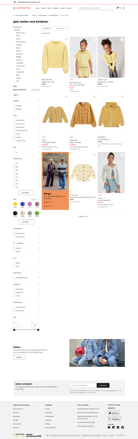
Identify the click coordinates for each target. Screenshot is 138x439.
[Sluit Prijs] (38, 317)
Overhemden (20, 66)
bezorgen (16, 416)
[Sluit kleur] (38, 199)
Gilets (18, 75)
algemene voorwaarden (72, 435)
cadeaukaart (49, 416)
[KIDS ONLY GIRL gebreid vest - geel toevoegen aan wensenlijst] (66, 39)
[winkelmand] (124, 8)
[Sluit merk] (38, 115)
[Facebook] (113, 427)
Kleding (17, 30)
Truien (18, 36)
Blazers (18, 78)
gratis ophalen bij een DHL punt (87, 412)
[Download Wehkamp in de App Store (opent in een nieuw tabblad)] (114, 414)
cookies (111, 435)
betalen (15, 420)
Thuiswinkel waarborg (56, 435)
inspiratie (48, 420)
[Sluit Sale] (38, 147)
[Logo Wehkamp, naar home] (22, 8)
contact (16, 412)
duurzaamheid (50, 428)
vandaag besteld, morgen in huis (88, 409)
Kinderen (56, 8)
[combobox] (96, 8)
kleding (47, 424)
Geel (15, 95)
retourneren (17, 424)
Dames (43, 8)
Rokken (18, 51)
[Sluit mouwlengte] (38, 228)
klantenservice (18, 409)
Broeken (19, 45)
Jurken (18, 39)
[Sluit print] (38, 258)
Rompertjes (20, 72)
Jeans (18, 69)
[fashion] (97, 353)
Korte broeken (21, 42)
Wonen (62, 8)
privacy (104, 435)
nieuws (47, 409)
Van (14, 322)
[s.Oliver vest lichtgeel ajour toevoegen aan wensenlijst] (122, 154)
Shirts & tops (20, 33)
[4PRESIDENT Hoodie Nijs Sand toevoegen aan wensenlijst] (122, 97)
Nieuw (38, 8)
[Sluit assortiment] (38, 273)
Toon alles (25, 193)
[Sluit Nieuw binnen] (38, 302)
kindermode (42, 15)
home (34, 15)
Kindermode (17, 27)
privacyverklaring (110, 390)
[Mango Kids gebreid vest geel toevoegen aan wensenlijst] (94, 97)
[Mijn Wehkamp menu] (117, 8)
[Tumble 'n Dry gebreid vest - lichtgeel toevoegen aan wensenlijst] (122, 39)
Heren (49, 8)
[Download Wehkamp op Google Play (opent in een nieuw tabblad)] (114, 420)
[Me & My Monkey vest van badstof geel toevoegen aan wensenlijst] (94, 39)
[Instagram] (109, 427)
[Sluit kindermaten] (38, 158)
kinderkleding (53, 15)
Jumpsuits (19, 54)
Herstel (33, 199)
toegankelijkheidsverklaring (91, 435)
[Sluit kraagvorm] (38, 284)
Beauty (68, 8)
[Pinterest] (122, 427)
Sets (17, 81)
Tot (32, 322)
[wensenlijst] (121, 8)
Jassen (18, 48)
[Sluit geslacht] (38, 101)
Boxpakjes (19, 63)
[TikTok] (118, 427)
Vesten (18, 57)
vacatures (48, 412)
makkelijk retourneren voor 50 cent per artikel (87, 417)
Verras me (103, 385)
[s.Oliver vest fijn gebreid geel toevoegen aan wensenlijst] (66, 97)
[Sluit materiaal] (38, 243)
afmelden (82, 392)
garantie (16, 428)
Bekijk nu (19, 357)
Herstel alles (35, 90)
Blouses (18, 60)
